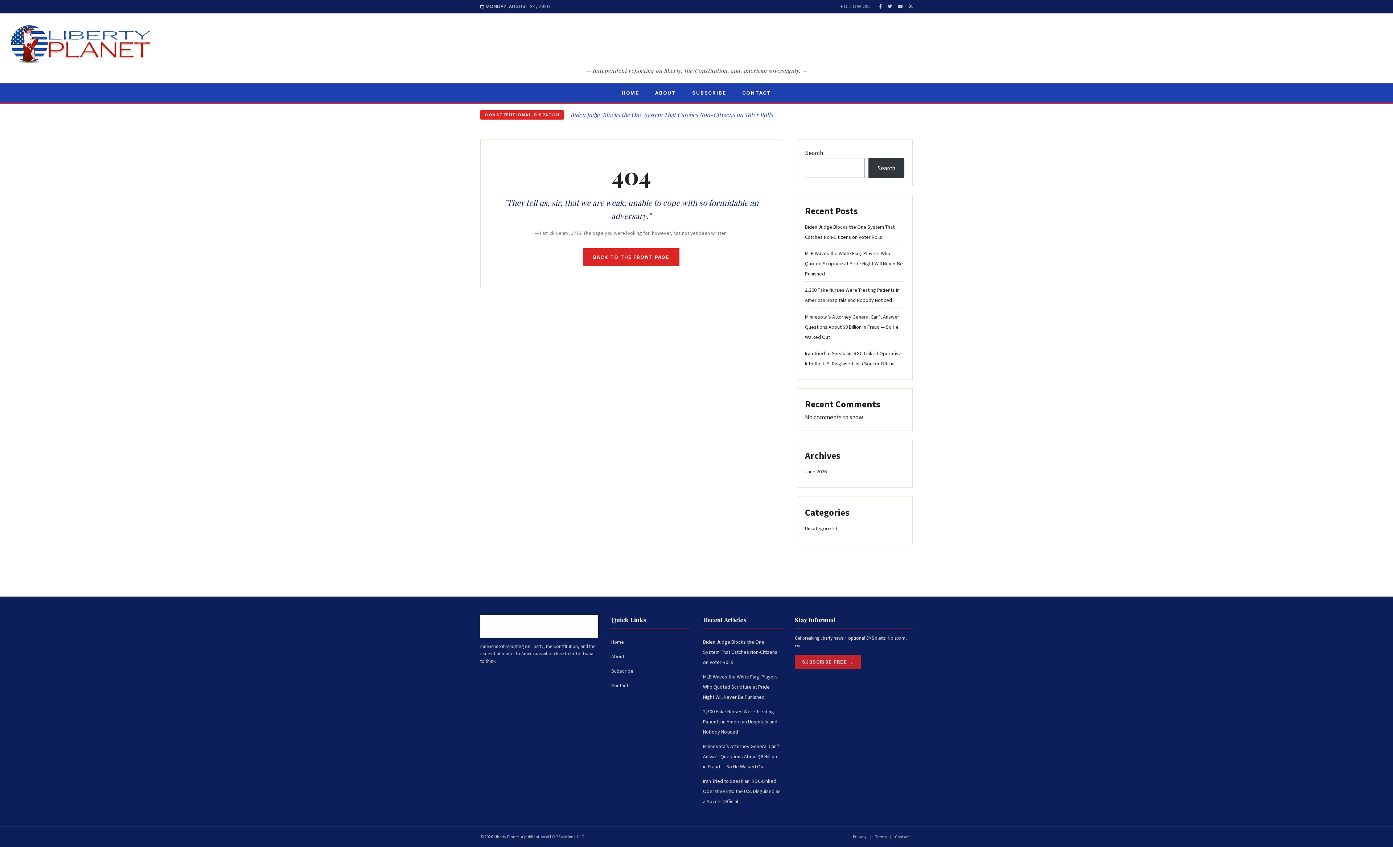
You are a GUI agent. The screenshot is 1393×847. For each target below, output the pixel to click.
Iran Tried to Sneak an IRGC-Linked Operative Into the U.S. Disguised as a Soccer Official (742, 791)
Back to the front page (631, 257)
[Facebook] (880, 6)
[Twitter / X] (890, 6)
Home (630, 93)
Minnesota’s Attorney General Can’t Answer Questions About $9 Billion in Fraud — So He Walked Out (852, 327)
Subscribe (709, 93)
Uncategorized (821, 528)
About (665, 93)
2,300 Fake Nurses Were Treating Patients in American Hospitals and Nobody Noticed (740, 721)
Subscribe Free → (828, 662)
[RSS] (911, 6)
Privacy (860, 836)
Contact (757, 93)
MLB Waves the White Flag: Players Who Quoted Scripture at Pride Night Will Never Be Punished (854, 263)
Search (814, 153)
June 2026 (816, 471)
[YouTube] (900, 6)
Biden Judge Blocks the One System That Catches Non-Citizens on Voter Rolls (671, 115)
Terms (881, 836)
